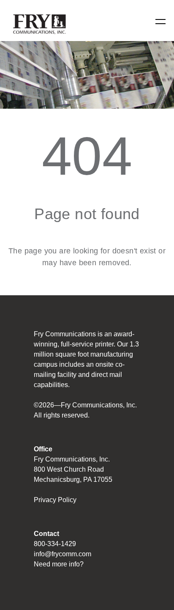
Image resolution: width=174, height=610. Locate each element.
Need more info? (59, 564)
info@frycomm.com (62, 554)
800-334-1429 (55, 543)
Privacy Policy (55, 499)
